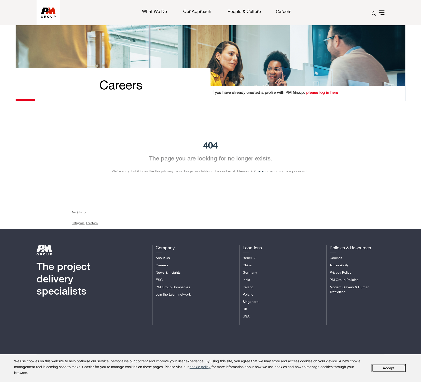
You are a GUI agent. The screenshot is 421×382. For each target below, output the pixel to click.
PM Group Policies (344, 280)
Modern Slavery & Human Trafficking (349, 289)
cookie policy (200, 367)
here (260, 171)
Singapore (250, 302)
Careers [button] (283, 11)
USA (246, 316)
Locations (92, 223)
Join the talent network (173, 294)
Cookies (336, 258)
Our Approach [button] (197, 11)
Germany (250, 272)
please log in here (321, 92)
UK (245, 309)
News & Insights (168, 272)
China (247, 265)
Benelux (249, 258)
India (246, 280)
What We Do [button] (154, 11)
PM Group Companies (173, 287)
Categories (78, 223)
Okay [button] (389, 368)
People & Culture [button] (244, 11)
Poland (248, 294)
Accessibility (339, 265)
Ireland (248, 287)
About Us (163, 258)
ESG (159, 280)
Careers (162, 265)
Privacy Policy (340, 272)
